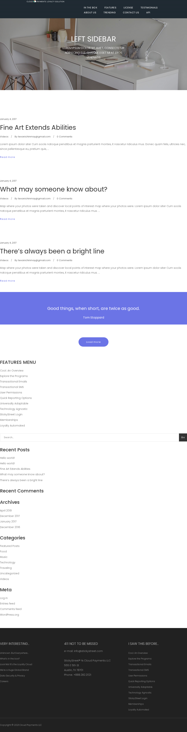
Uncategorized (9, 573)
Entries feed (7, 603)
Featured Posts (10, 546)
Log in (4, 598)
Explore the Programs (14, 376)
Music (3, 557)
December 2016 (10, 527)
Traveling (6, 568)
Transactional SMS (12, 387)
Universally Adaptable (14, 403)
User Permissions (11, 392)
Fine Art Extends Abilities (38, 127)
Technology (7, 562)
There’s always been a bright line (52, 251)
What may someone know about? (53, 189)
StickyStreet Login (11, 414)
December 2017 (10, 516)
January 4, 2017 (8, 119)
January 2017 (8, 521)
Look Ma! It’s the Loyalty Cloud (16, 664)
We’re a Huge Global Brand (14, 670)
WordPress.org (9, 615)
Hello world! (7, 458)
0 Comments (64, 136)
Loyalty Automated (12, 425)
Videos (4, 136)
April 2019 (6, 510)
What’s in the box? (10, 658)
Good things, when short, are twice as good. (93, 308)
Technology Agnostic (14, 409)
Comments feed (11, 609)
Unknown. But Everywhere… (14, 653)
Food (3, 551)
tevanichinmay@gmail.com (34, 136)
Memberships (9, 420)
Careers (4, 681)
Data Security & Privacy (12, 675)
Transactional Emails (13, 381)
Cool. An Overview (11, 370)
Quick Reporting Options (16, 398)
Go (183, 437)
